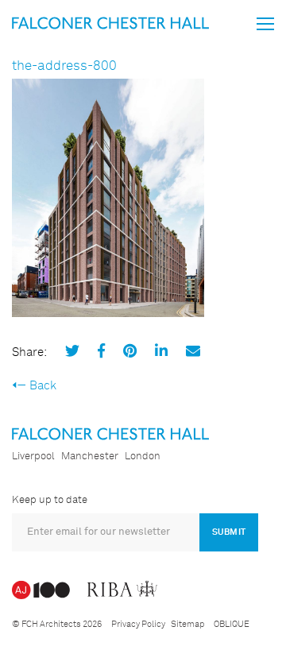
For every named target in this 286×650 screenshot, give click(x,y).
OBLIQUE (231, 624)
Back (42, 386)
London (142, 456)
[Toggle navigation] (265, 23)
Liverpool (33, 456)
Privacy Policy (138, 624)
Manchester (89, 456)
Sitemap (187, 624)
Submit (228, 532)
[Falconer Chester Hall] (110, 22)
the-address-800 (64, 66)
